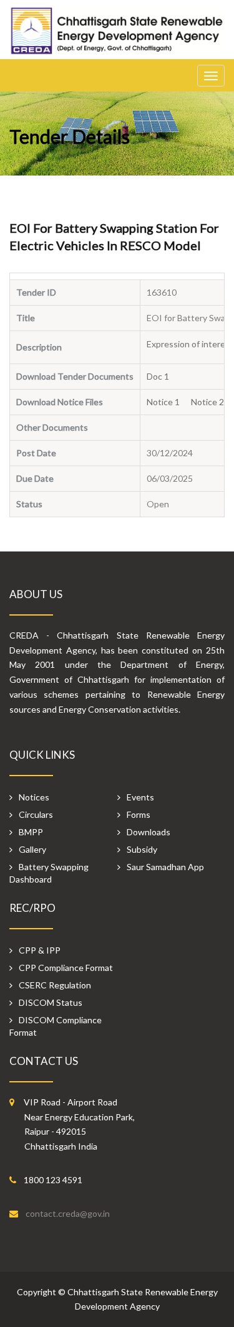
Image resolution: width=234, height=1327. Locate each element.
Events (140, 797)
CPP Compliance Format (66, 967)
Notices (34, 797)
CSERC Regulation (55, 985)
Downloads (148, 832)
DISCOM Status (50, 1002)
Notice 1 (168, 401)
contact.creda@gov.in (68, 1213)
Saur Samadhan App (165, 866)
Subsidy (142, 849)
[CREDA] (117, 37)
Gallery (32, 849)
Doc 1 (162, 376)
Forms (138, 814)
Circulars (36, 814)
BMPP (31, 832)
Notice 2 (212, 401)
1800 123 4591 (53, 1180)
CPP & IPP (40, 950)
